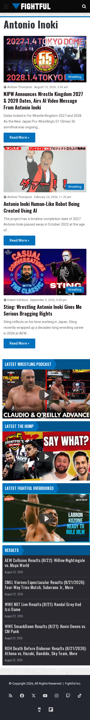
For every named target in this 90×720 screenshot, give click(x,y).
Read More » (19, 137)
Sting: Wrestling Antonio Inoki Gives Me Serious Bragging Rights (43, 310)
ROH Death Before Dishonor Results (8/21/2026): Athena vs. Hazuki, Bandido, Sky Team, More (46, 651)
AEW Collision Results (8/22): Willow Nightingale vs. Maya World (45, 563)
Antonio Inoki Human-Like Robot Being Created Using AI (42, 207)
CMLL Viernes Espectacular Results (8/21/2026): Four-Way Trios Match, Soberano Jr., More (45, 585)
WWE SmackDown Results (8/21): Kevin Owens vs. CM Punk (45, 629)
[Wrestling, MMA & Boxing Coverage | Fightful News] (31, 6)
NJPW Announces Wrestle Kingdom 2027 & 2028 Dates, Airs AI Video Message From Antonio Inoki (43, 100)
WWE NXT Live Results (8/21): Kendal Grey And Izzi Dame (43, 607)
